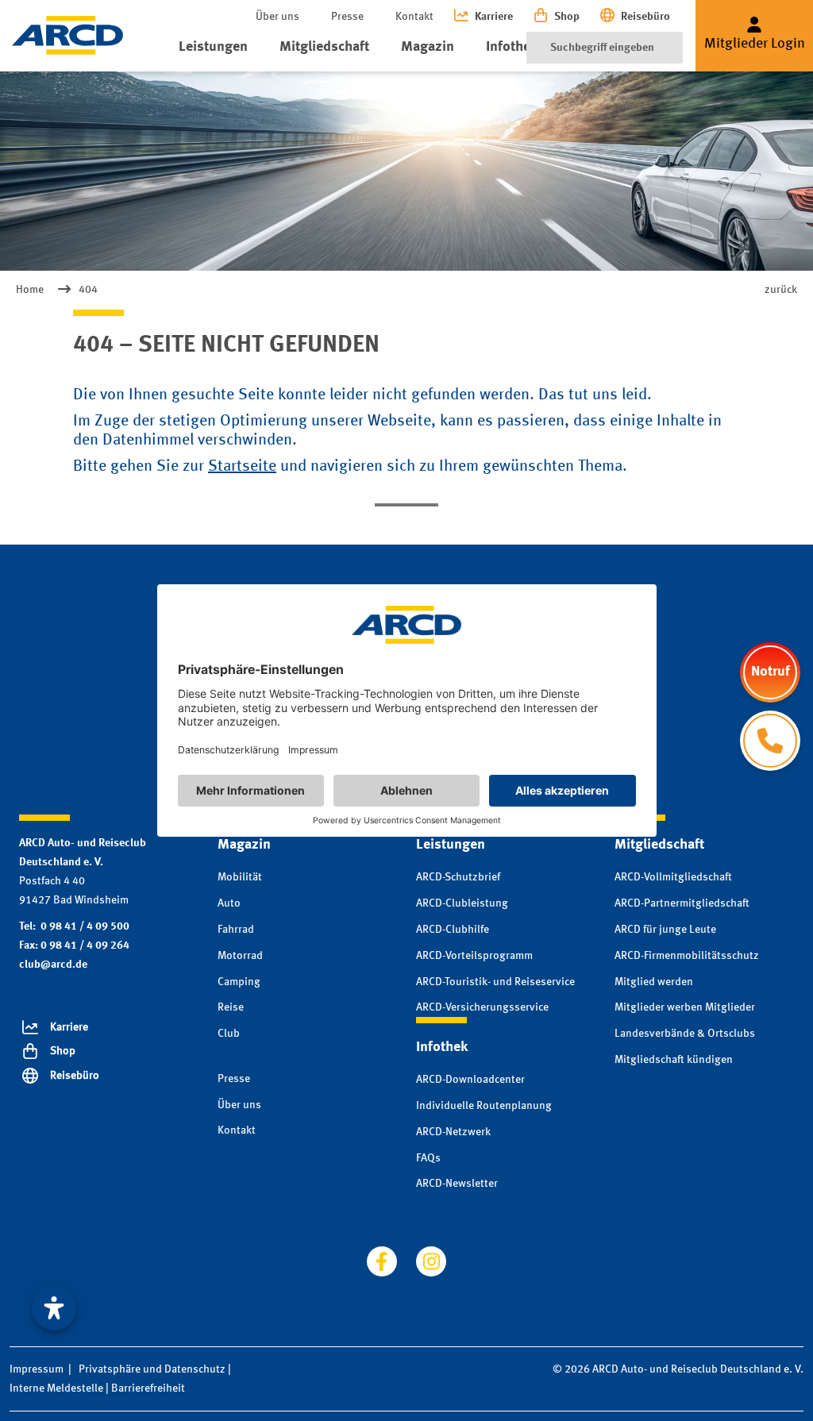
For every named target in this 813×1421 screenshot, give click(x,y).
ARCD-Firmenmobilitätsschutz (687, 955)
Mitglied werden (654, 982)
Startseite (242, 467)
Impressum (37, 1369)
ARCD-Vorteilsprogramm (474, 955)
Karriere (494, 16)
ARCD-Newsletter (457, 1183)
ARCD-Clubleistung (462, 903)
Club (229, 1033)
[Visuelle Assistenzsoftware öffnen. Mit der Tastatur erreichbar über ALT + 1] (54, 1308)
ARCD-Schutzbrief (458, 877)
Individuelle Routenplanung (484, 1105)
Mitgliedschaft (324, 47)
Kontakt (414, 16)
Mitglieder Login (754, 44)
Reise (231, 1007)
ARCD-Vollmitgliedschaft (673, 877)
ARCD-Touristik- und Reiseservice (495, 982)
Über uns (277, 16)
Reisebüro (645, 16)
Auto (229, 903)
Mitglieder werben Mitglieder (685, 1007)
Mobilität (240, 877)
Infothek (512, 47)
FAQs (428, 1158)
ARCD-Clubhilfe (452, 929)
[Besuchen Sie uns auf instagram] (431, 1261)
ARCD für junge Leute (665, 929)
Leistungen (213, 47)
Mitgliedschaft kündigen (674, 1059)
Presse (347, 16)
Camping (239, 982)
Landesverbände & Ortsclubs (685, 1033)
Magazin (427, 47)
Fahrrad (236, 929)
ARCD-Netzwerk (453, 1132)
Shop (567, 16)
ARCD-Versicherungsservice (482, 1007)
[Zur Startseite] (67, 35)
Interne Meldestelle (56, 1388)
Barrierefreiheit (148, 1388)
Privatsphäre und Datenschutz (152, 1369)
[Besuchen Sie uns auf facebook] (382, 1261)
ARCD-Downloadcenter (470, 1079)
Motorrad (240, 955)
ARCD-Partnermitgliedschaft (682, 903)
